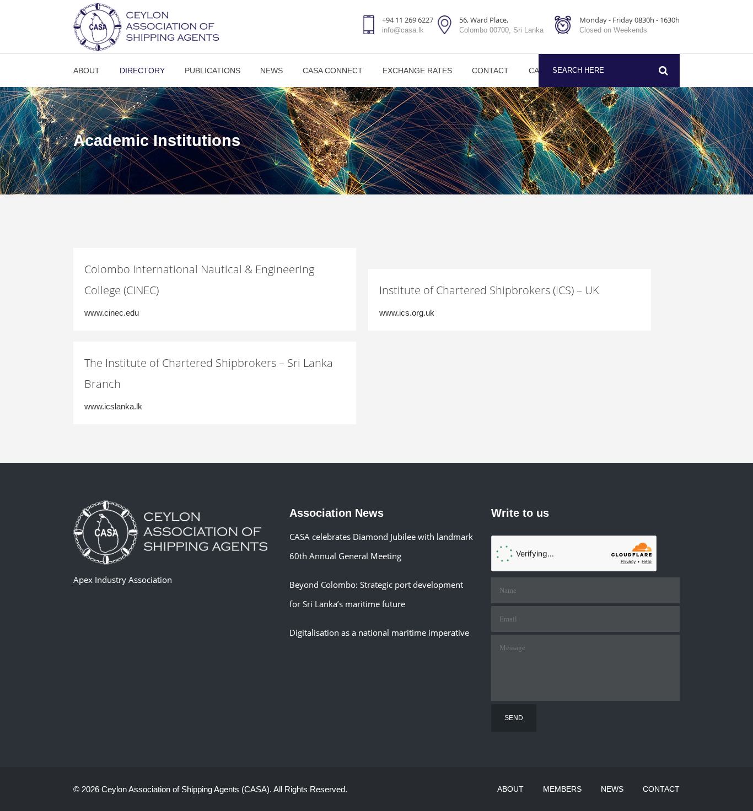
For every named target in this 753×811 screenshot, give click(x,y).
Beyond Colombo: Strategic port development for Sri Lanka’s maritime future (376, 594)
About (510, 789)
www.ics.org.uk (406, 312)
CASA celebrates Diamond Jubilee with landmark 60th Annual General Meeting (381, 546)
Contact (661, 789)
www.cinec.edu (111, 312)
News (612, 789)
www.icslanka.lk (113, 406)
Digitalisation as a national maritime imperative (379, 632)
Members (562, 789)
